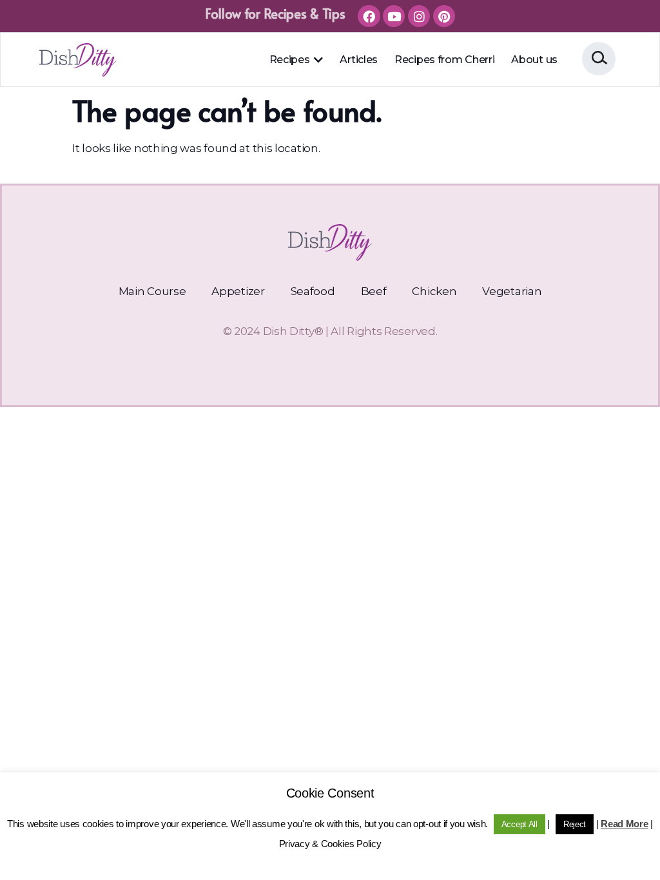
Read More (624, 823)
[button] (318, 60)
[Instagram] (419, 16)
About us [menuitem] (534, 59)
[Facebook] (369, 16)
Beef (374, 291)
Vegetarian (511, 291)
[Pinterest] (444, 16)
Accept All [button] (519, 824)
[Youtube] (394, 16)
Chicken (434, 291)
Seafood (313, 291)
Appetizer (237, 291)
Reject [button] (574, 824)
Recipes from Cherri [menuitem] (444, 59)
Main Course (152, 291)
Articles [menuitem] (359, 59)
